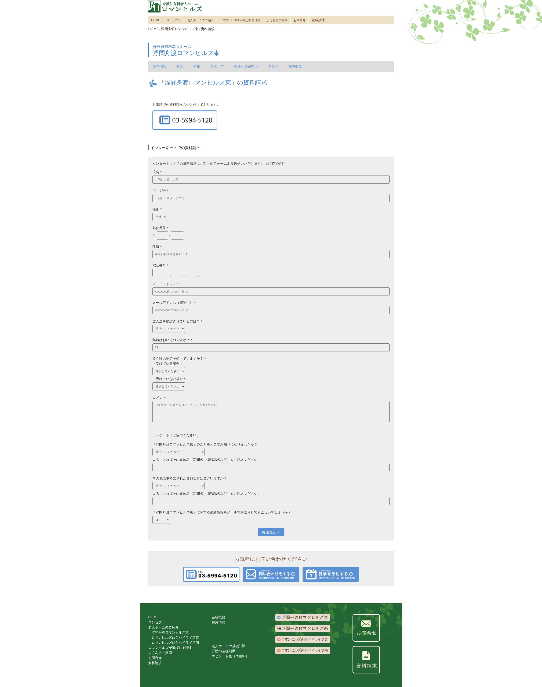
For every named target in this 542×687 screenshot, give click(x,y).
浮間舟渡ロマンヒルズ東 (170, 632)
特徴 (197, 66)
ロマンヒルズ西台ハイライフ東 (175, 637)
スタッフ (217, 66)
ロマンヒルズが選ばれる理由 (241, 20)
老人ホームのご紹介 (202, 21)
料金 (180, 66)
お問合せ (300, 20)
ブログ (273, 66)
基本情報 (159, 66)
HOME (155, 20)
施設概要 (295, 66)
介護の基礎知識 (223, 651)
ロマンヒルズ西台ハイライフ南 (175, 642)
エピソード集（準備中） (230, 656)
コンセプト (173, 20)
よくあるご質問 (277, 20)
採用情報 (218, 622)
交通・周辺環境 (246, 66)
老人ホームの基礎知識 (229, 646)
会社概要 (218, 617)
